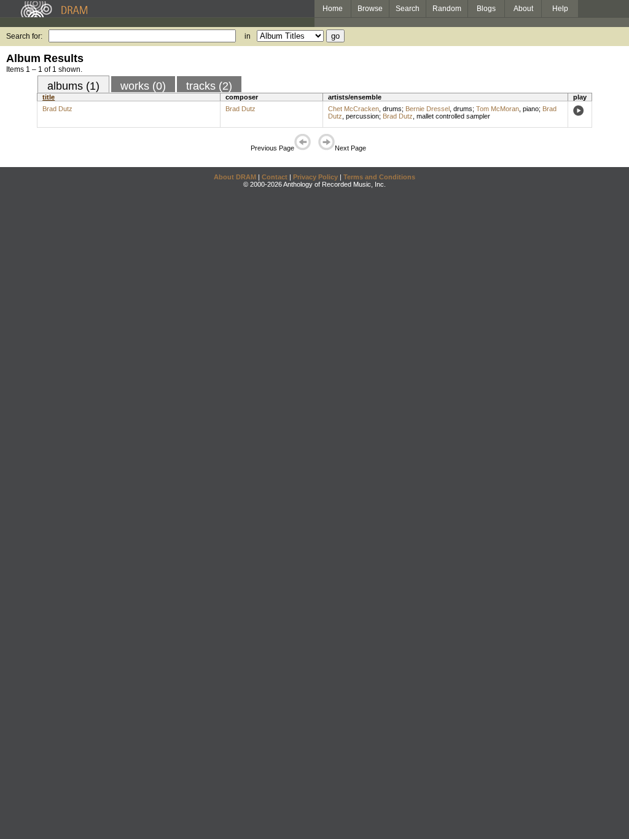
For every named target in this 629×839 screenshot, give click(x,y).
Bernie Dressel (427, 108)
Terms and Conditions (379, 177)
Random (446, 8)
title (48, 97)
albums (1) (73, 86)
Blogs (486, 8)
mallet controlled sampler (453, 116)
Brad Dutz (57, 108)
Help (560, 8)
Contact (274, 177)
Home (332, 8)
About (523, 8)
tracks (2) (209, 86)
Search (408, 8)
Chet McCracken (353, 108)
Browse (370, 8)
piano (531, 108)
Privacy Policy (315, 177)
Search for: (24, 36)
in (247, 36)
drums (392, 108)
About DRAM (235, 177)
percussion (362, 116)
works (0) (143, 86)
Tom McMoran (497, 108)
